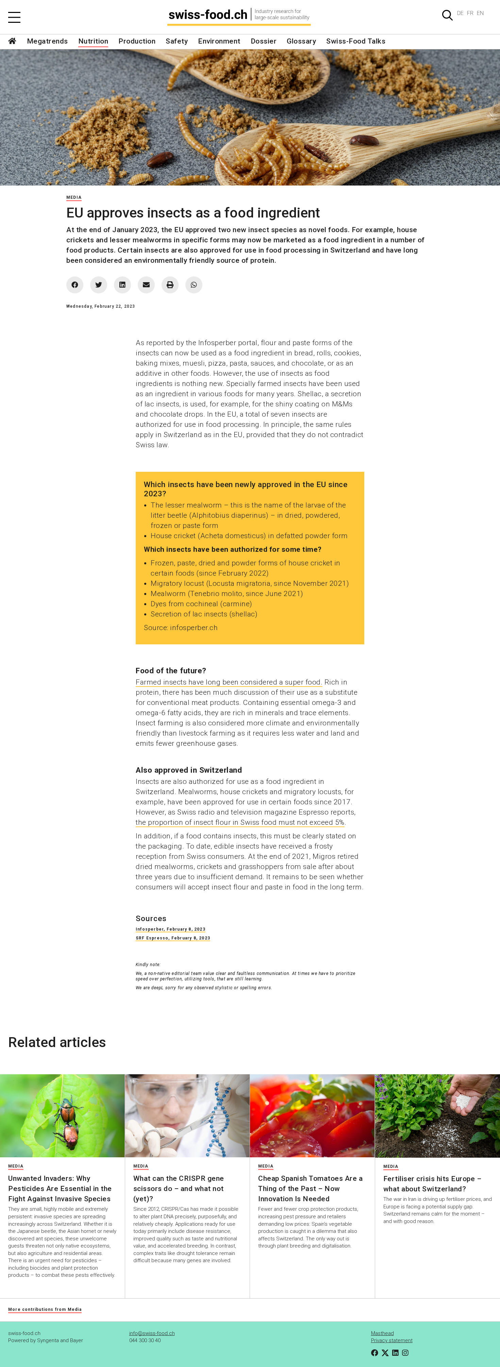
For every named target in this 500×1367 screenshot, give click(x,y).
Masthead (382, 1333)
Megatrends (47, 41)
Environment (219, 41)
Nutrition (93, 41)
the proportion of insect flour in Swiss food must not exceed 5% (240, 822)
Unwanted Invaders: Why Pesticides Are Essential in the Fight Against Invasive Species (60, 1188)
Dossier (264, 41)
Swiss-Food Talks (355, 41)
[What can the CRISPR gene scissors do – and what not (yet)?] (187, 1115)
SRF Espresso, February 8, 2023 (173, 938)
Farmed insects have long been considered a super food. (229, 682)
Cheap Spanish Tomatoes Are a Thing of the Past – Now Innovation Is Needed (310, 1188)
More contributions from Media (45, 1309)
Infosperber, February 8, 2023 (170, 929)
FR (470, 13)
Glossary (301, 41)
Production (136, 41)
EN (480, 13)
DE (460, 13)
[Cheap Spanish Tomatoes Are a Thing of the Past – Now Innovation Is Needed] (312, 1115)
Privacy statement (392, 1340)
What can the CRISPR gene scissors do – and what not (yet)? (178, 1188)
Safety (177, 41)
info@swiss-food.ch (152, 1333)
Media (74, 197)
